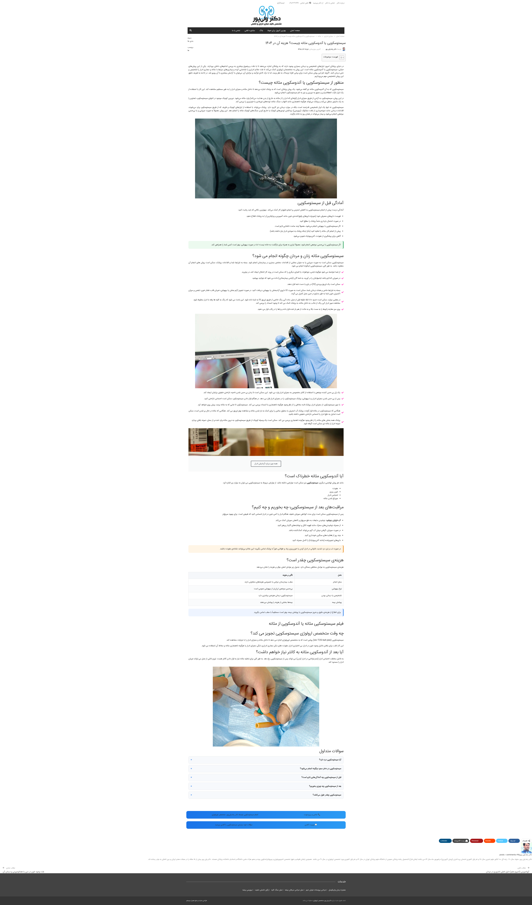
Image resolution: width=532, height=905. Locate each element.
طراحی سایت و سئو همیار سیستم (196, 900)
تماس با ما (236, 30)
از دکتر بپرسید (318, 3)
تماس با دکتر (330, 3)
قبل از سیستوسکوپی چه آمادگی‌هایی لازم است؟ (321, 777)
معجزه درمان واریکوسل (337, 890)
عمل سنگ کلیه (276, 890)
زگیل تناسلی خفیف (261, 890)
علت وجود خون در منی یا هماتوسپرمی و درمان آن (23, 872)
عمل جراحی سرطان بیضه (293, 890)
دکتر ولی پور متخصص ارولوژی (322, 900)
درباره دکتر (340, 3)
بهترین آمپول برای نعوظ (276, 30)
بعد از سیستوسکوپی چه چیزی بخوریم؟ (325, 786)
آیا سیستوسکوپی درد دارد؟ (330, 759)
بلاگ (261, 30)
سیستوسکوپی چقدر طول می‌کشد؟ (327, 795)
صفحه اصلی (295, 30)
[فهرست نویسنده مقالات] (526, 847)
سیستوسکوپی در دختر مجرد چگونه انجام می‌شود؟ (320, 768)
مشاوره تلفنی (250, 30)
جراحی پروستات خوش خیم (315, 890)
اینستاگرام (280, 3)
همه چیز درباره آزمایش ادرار (266, 463)
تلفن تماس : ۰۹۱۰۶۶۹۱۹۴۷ (299, 3)
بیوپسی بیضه (247, 890)
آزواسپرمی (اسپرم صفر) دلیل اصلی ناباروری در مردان (507, 872)
